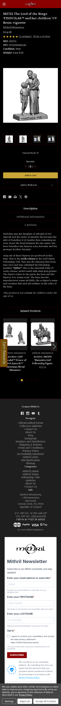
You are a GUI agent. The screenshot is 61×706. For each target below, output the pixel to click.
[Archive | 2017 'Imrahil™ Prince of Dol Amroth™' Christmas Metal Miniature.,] (15, 334)
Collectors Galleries (30, 426)
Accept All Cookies (46, 701)
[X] (20, 197)
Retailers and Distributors (30, 441)
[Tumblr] (38, 413)
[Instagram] (27, 413)
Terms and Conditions (30, 448)
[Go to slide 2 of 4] (26, 380)
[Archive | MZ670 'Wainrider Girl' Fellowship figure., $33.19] (42, 334)
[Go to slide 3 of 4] (31, 380)
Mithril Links (30, 457)
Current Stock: (30, 153)
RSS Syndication (30, 460)
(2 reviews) (25, 36)
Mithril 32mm (30, 474)
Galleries (30, 480)
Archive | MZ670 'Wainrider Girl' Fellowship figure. (42, 360)
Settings (9, 701)
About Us (30, 432)
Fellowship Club (30, 477)
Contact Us (30, 429)
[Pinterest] (25, 197)
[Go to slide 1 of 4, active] (22, 380)
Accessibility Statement (30, 454)
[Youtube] (33, 413)
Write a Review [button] (41, 36)
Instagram (30, 438)
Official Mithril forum (30, 423)
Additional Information (30, 217)
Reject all (25, 701)
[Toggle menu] (4, 4)
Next (54, 346)
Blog (30, 435)
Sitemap (30, 463)
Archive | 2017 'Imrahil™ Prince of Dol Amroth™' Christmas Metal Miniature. (15, 363)
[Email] (9, 197)
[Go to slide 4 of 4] (36, 380)
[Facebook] (4, 197)
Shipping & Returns (30, 445)
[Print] (15, 197)
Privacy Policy (30, 451)
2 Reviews (30, 225)
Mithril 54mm (31, 471)
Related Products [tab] (30, 311)
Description (30, 208)
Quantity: (30, 161)
